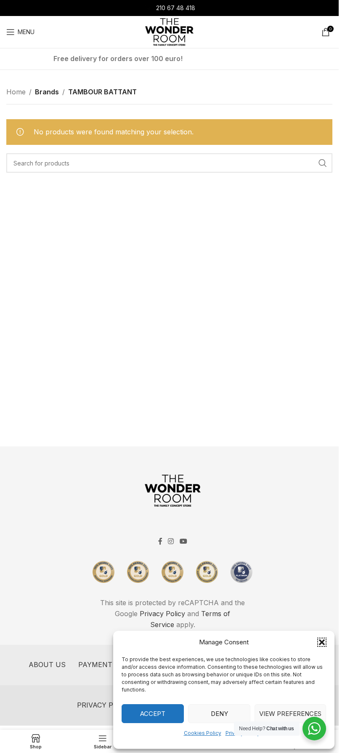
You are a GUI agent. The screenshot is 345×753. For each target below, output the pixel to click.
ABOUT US (47, 664)
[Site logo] (169, 31)
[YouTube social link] (183, 541)
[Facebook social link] (160, 541)
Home (16, 92)
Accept (152, 714)
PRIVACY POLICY (105, 705)
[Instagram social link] (171, 541)
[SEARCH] (322, 163)
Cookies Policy (202, 733)
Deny (219, 714)
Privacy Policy (162, 613)
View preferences (290, 714)
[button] (322, 642)
